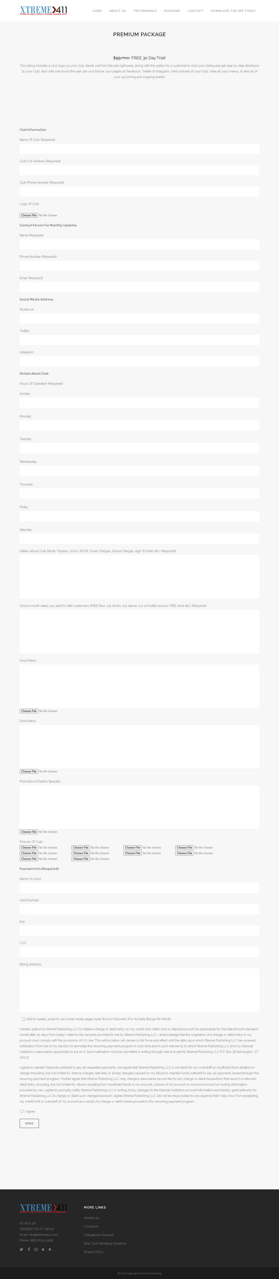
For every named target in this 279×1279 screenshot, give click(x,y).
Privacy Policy (94, 1252)
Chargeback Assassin (99, 1235)
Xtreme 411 (91, 1218)
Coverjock (91, 1226)
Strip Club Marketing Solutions (105, 1243)
